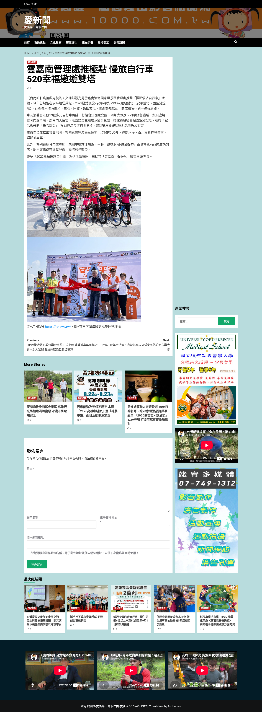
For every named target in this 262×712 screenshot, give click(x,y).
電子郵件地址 (108, 520)
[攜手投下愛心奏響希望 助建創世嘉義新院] (87, 598)
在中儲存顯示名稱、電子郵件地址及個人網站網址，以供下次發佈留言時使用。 (84, 553)
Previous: (62, 345)
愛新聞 (37, 20)
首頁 (27, 42)
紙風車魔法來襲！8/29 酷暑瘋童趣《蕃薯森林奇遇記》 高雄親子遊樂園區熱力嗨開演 (217, 620)
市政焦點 (40, 42)
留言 (30, 468)
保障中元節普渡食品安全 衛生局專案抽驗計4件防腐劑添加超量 (173, 620)
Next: (134, 345)
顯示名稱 (33, 517)
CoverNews (156, 706)
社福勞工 (103, 42)
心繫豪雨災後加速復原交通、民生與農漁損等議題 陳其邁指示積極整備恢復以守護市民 (44, 620)
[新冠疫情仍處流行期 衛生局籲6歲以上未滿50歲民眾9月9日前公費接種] (131, 598)
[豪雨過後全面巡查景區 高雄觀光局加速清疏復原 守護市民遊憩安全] (48, 386)
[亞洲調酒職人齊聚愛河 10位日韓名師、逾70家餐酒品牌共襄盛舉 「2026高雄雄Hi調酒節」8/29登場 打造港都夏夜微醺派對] (148, 386)
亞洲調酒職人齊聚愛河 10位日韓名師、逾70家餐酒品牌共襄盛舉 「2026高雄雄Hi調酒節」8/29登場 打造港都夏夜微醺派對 (147, 415)
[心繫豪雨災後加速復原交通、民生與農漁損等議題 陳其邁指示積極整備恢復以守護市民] (44, 598)
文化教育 (55, 42)
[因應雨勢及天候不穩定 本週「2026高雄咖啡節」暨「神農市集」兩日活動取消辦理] (98, 386)
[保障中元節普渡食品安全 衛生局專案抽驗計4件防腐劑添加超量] (174, 598)
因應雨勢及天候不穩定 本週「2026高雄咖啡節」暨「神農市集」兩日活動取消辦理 (97, 411)
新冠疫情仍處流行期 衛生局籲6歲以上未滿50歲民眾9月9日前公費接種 (130, 620)
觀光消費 (87, 42)
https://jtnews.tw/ (58, 326)
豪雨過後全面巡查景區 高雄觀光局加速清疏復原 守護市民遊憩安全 (47, 411)
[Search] (235, 42)
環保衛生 (71, 42)
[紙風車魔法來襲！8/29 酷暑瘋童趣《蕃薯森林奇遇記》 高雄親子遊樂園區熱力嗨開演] (217, 598)
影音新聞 (119, 42)
